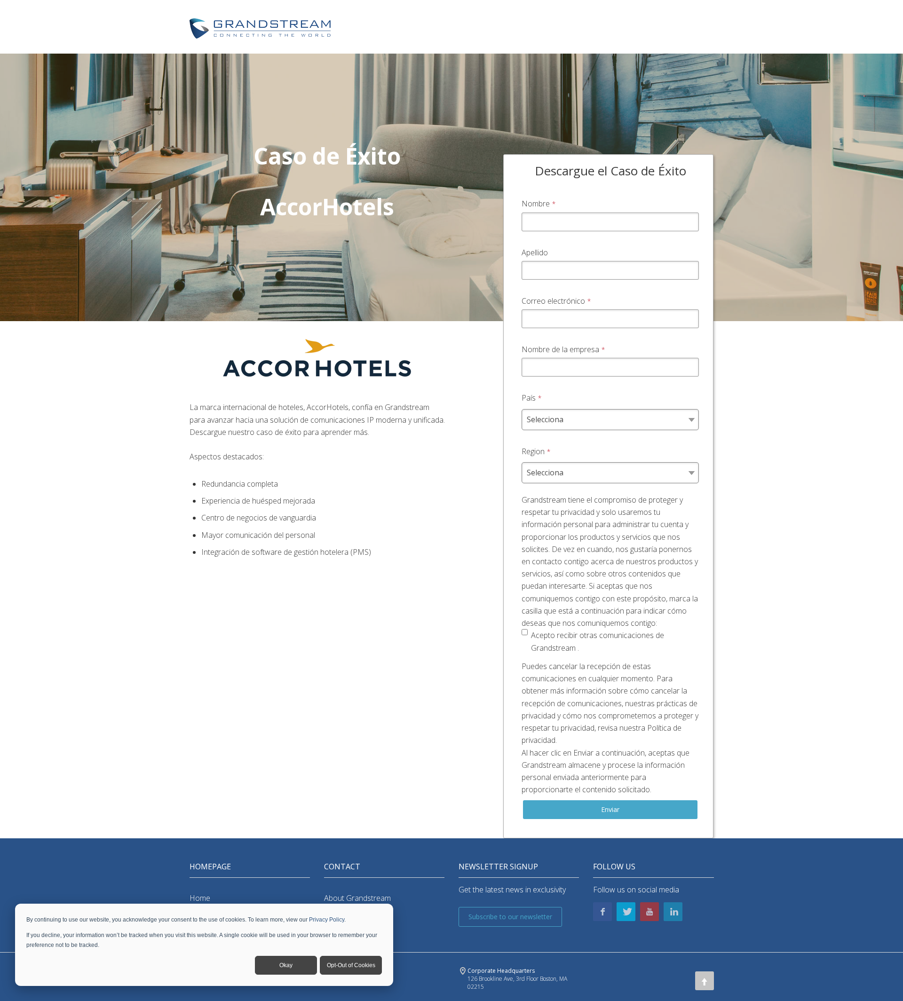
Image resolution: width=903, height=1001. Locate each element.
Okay (286, 965)
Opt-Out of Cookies (351, 965)
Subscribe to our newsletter (510, 916)
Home (200, 898)
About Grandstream (357, 898)
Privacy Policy (326, 919)
